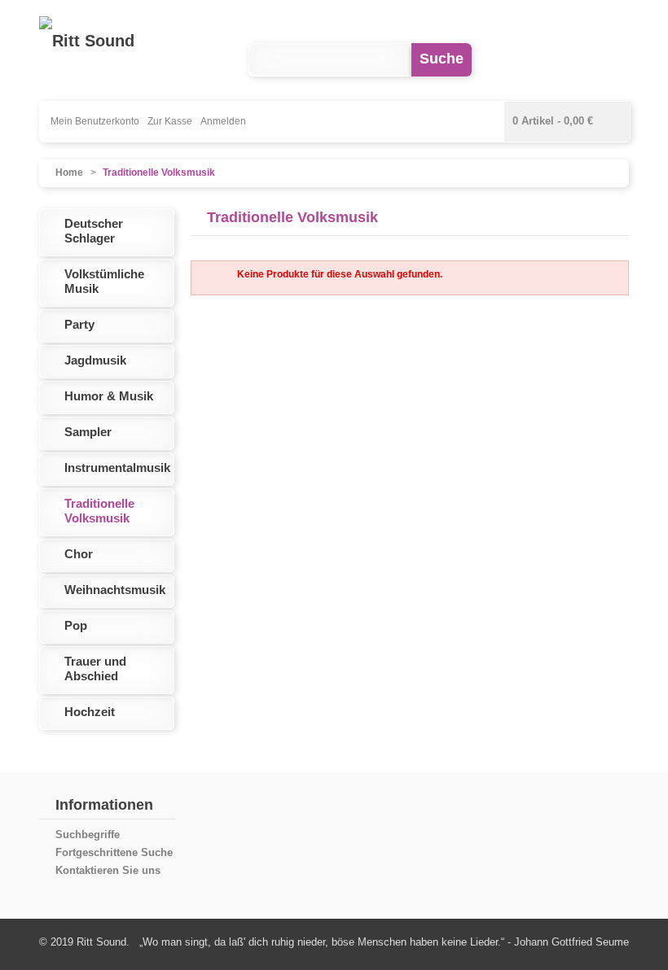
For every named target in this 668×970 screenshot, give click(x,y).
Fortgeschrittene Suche (114, 852)
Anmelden (223, 121)
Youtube (562, 59)
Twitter (612, 59)
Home (69, 172)
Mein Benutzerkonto (95, 121)
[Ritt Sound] (86, 40)
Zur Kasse (169, 121)
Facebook (513, 59)
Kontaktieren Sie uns (107, 870)
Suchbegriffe (87, 834)
